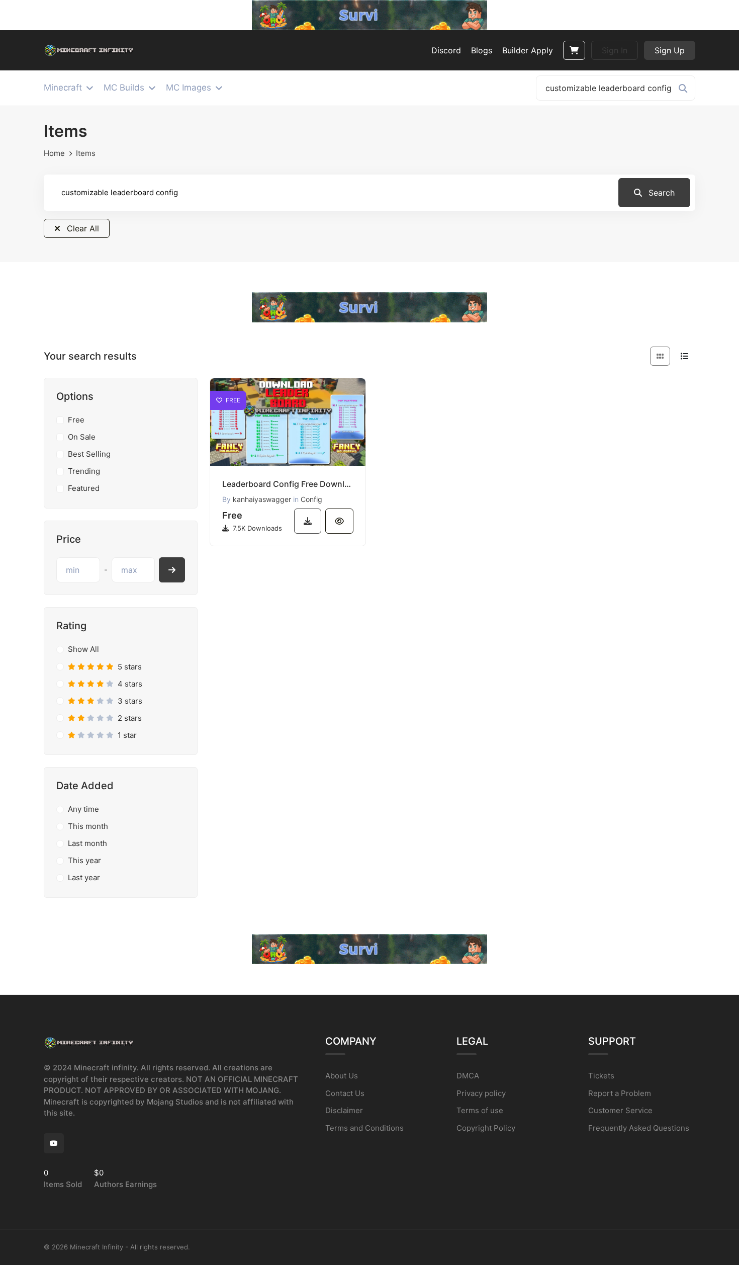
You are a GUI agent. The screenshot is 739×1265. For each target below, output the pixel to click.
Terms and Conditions (364, 1128)
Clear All (81, 228)
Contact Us (344, 1093)
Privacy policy (481, 1093)
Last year (84, 877)
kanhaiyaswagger (262, 499)
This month (88, 826)
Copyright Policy (485, 1128)
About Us (341, 1075)
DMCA (467, 1075)
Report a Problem (619, 1093)
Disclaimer (344, 1110)
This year (84, 860)
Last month (87, 843)
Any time (83, 809)
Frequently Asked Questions (638, 1128)
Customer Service (620, 1110)
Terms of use (479, 1110)
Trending (84, 471)
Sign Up (670, 50)
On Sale (82, 437)
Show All (83, 649)
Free (76, 420)
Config (311, 499)
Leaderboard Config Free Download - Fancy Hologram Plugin (287, 484)
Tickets (601, 1075)
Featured (84, 488)
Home (54, 153)
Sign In (614, 50)
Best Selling (89, 454)
